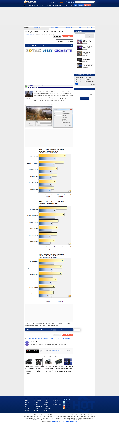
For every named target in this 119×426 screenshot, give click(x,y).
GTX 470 (57, 338)
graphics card (45, 338)
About (45, 400)
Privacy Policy (47, 408)
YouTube (67, 406)
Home (26, 400)
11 (65, 329)
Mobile (36, 404)
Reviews (27, 402)
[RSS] (73, 2)
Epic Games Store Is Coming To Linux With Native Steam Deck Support (87, 47)
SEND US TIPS (61, 2)
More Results (93, 84)
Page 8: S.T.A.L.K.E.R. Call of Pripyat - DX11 (35, 45)
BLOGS (71, 5)
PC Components (34, 29)
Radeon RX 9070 (90, 81)
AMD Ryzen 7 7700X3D (55, 27)
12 (69, 329)
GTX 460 (62, 338)
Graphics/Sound (44, 29)
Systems (36, 402)
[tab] (80, 36)
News (26, 404)
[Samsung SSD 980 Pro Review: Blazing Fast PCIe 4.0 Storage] (38, 361)
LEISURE (61, 5)
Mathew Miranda (36, 342)
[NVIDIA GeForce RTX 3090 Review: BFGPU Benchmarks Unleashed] (29, 361)
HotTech (46, 410)
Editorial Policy (57, 404)
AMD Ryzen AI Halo (68, 27)
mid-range (67, 338)
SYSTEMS (39, 5)
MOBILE (44, 5)
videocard (52, 338)
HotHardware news (55, 350)
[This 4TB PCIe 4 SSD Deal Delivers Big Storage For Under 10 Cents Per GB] (79, 59)
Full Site (27, 408)
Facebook (67, 404)
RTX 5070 (78, 81)
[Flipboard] (71, 2)
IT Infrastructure (38, 406)
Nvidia (29, 338)
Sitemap (27, 410)
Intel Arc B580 (79, 77)
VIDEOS (66, 5)
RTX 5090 (78, 79)
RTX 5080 (88, 77)
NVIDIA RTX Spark (89, 27)
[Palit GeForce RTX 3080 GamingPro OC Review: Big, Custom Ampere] (48, 361)
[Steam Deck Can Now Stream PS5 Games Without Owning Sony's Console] (79, 65)
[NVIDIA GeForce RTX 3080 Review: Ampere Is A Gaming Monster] (58, 361)
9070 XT (88, 79)
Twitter (67, 402)
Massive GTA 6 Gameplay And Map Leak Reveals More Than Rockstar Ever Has (87, 41)
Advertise (46, 402)
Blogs (26, 406)
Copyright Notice (64, 421)
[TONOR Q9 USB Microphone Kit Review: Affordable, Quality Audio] (68, 361)
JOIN (56, 2)
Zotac (40, 338)
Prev (28, 329)
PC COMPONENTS (30, 5)
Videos (36, 410)
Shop (75, 5)
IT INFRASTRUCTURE (52, 5)
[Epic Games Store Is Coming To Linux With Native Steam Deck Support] (79, 47)
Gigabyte (36, 338)
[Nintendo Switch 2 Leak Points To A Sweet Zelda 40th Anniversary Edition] (79, 53)
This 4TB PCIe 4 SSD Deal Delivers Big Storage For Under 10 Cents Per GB (87, 58)
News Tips (46, 404)
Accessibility (56, 400)
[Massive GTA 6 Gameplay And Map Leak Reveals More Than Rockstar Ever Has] (79, 42)
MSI (33, 338)
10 (61, 329)
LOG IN (52, 2)
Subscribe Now (84, 98)
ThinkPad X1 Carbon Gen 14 (38, 27)
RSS (66, 408)
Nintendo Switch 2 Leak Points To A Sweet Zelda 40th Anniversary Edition (87, 53)
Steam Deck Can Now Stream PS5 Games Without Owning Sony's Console (87, 65)
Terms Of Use (73, 421)
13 (73, 329)
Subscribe (80, 5)
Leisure (36, 408)
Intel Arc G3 (79, 27)
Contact (46, 406)
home (26, 29)
